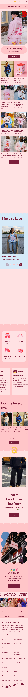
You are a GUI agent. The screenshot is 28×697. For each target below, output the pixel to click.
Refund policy (6, 643)
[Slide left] (10, 438)
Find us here (14, 586)
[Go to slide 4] (14, 264)
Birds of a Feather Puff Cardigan (19, 154)
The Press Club (6, 676)
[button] (2, 6)
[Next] (20, 264)
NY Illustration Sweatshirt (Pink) (19, 130)
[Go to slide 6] (17, 264)
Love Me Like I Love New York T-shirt (7, 103)
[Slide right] (17, 438)
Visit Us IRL (17, 671)
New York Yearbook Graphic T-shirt (7, 130)
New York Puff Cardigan (5, 79)
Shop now (14, 56)
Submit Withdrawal (19, 658)
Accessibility (17, 643)
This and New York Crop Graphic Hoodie (7, 154)
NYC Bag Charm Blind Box (19, 79)
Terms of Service (7, 648)
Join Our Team (6, 680)
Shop (14, 515)
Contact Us (5, 652)
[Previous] (7, 264)
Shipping (4, 663)
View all (14, 162)
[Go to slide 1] (10, 264)
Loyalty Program (18, 676)
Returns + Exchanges (17, 653)
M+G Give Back (18, 680)
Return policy (18, 639)
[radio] (2, 109)
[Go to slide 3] (13, 264)
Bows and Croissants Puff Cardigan (18, 104)
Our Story (5, 671)
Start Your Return (7, 658)
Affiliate (4, 667)
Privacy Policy (6, 639)
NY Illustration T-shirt (6, 428)
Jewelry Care (18, 663)
